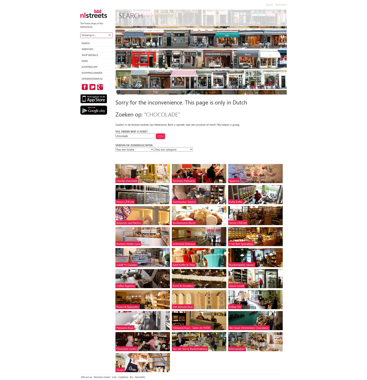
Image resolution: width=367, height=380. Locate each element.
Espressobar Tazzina (184, 202)
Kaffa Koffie (235, 202)
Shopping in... (89, 35)
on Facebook (84, 87)
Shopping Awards (92, 72)
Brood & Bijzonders (127, 307)
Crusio (120, 370)
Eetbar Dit (235, 307)
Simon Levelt (236, 286)
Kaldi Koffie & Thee (184, 265)
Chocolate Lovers (126, 349)
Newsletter (140, 377)
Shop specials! (90, 55)
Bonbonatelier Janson (241, 265)
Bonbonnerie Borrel (184, 223)
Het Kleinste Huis (183, 307)
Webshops (87, 49)
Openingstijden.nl (92, 78)
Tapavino (234, 181)
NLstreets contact (102, 377)
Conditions (123, 377)
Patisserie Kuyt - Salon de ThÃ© (191, 328)
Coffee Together (125, 286)
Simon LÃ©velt (125, 202)
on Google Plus (99, 87)
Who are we (86, 377)
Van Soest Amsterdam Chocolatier (249, 328)
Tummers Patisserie (184, 181)
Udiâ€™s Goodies (126, 265)
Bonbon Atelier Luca (128, 244)
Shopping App (89, 66)
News (85, 61)
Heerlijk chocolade (126, 181)
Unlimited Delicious (184, 244)
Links (114, 377)
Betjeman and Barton (128, 223)
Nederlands (281, 4)
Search (86, 43)
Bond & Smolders (183, 286)
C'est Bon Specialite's (241, 244)
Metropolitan (236, 349)
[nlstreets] (93, 13)
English (269, 4)
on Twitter (92, 87)
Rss (131, 377)
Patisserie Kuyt (124, 328)
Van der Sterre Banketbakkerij (190, 349)
